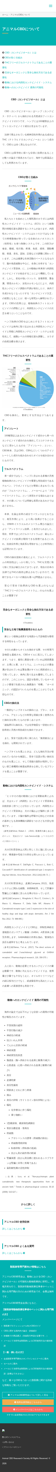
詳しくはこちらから (12, 1228)
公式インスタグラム (12, 1437)
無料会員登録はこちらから (29, 1402)
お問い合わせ (8, 1442)
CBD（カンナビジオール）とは (20, 52)
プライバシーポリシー (12, 1447)
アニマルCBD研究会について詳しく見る (29, 1395)
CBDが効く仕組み (13, 57)
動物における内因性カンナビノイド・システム (28, 82)
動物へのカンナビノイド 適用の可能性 (24, 87)
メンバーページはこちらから (29, 1409)
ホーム (5, 15)
